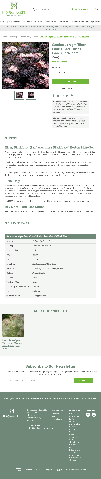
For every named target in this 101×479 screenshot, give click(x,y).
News (68, 22)
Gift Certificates (15, 22)
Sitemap (72, 460)
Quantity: (56, 67)
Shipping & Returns (93, 22)
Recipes (47, 22)
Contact (82, 22)
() (97, 9)
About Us (74, 22)
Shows (29, 22)
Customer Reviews (58, 22)
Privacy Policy (75, 458)
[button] (59, 61)
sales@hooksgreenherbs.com (41, 428)
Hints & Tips (38, 22)
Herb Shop (4, 22)
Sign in (77, 9)
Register (86, 9)
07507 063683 (33, 425)
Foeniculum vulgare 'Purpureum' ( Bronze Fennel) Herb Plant (12, 343)
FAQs (24, 22)
